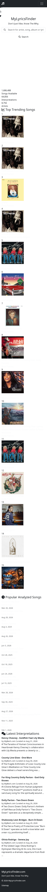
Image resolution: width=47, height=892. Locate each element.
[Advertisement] (23, 64)
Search (25, 36)
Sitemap (5, 885)
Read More (9, 754)
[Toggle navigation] (41, 3)
